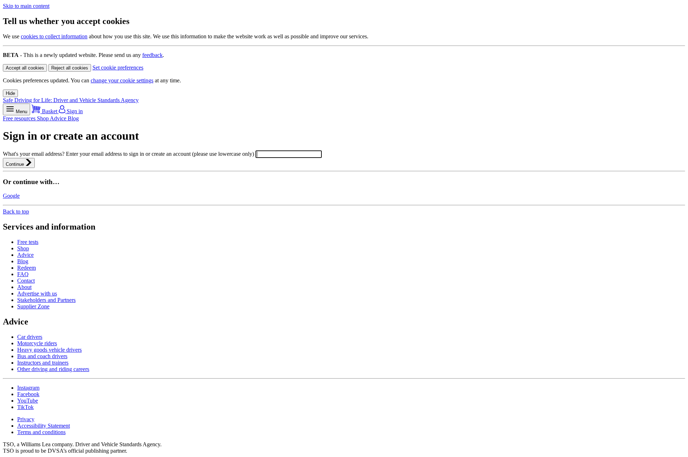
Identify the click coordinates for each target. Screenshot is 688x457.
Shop (43, 118)
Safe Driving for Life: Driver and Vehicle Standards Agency (71, 100)
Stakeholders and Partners (46, 300)
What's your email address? (34, 154)
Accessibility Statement (43, 426)
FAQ (23, 274)
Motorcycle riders (37, 343)
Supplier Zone (33, 306)
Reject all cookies (69, 68)
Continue (15, 164)
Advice (59, 118)
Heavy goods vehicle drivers (49, 350)
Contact (26, 281)
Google (11, 196)
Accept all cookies (25, 68)
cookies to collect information (54, 36)
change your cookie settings (122, 80)
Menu (20, 111)
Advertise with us (37, 293)
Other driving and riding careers (53, 369)
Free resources (20, 118)
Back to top (16, 211)
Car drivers (29, 337)
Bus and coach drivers (42, 356)
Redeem (26, 268)
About (24, 287)
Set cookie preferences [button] (117, 67)
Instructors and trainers (42, 363)
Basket (49, 111)
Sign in (74, 111)
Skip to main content (26, 6)
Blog (73, 118)
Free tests (27, 242)
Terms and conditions (41, 432)
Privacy (25, 419)
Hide (10, 93)
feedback (152, 55)
